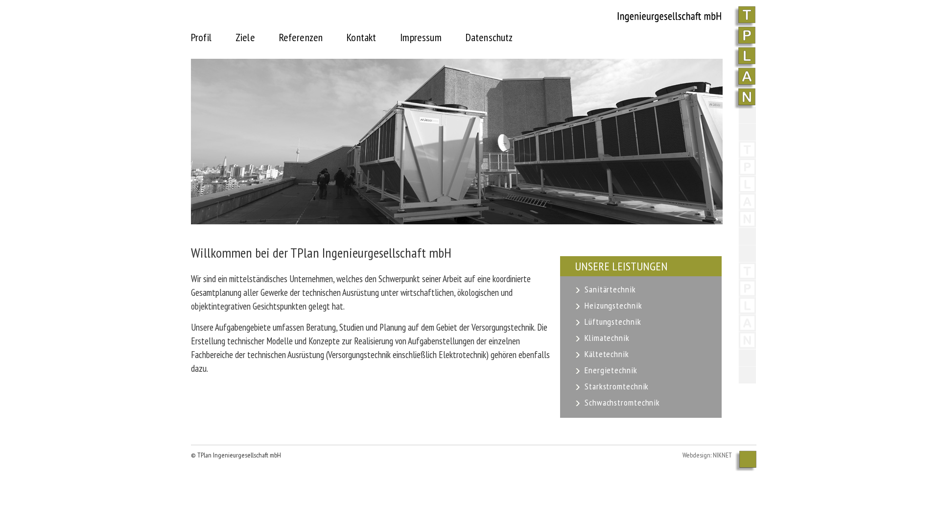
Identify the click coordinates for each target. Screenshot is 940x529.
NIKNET (722, 455)
